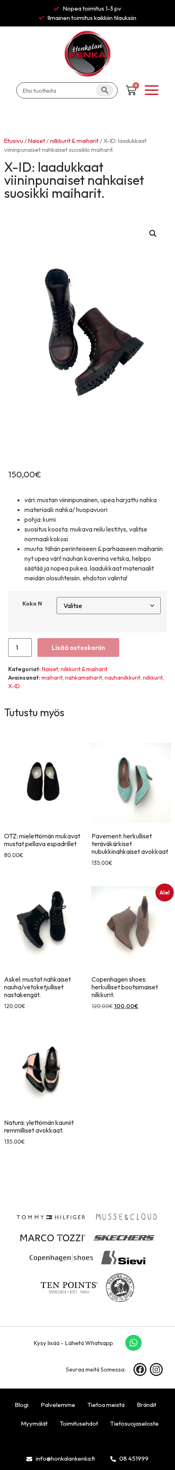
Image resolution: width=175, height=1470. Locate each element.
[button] (153, 233)
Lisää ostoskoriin (78, 647)
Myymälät (34, 1423)
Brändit (146, 1405)
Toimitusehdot (79, 1423)
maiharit (52, 677)
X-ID (14, 686)
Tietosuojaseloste (134, 1423)
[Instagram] (156, 1369)
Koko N (32, 603)
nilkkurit (153, 677)
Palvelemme (58, 1405)
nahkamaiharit (83, 677)
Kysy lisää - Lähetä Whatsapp (73, 1343)
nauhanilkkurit (122, 677)
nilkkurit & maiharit (74, 140)
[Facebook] (140, 1369)
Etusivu (13, 140)
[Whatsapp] (133, 1343)
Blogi (21, 1405)
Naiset (36, 140)
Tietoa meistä (106, 1405)
